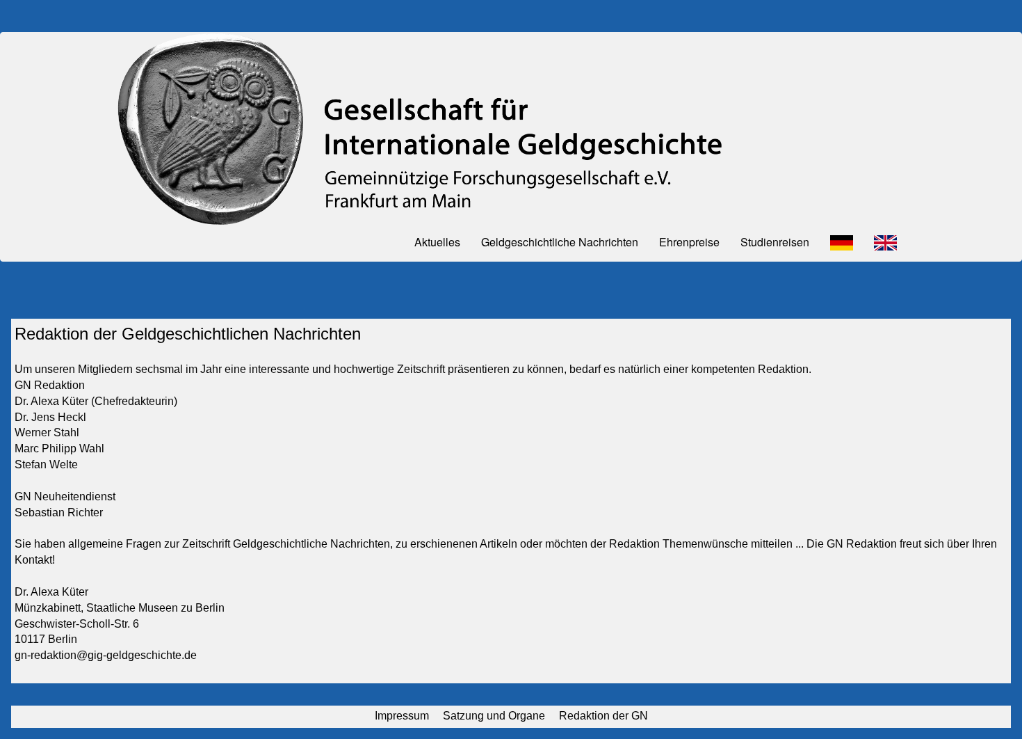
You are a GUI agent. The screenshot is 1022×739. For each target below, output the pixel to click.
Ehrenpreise (689, 242)
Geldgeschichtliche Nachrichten (559, 242)
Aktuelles (437, 242)
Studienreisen (774, 242)
